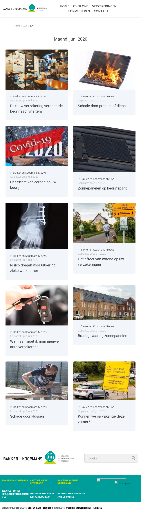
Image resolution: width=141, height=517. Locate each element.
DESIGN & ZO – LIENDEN (40, 508)
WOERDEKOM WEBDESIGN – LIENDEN (84, 508)
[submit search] (133, 458)
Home (17, 26)
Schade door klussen (27, 416)
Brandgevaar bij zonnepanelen (102, 336)
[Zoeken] (111, 458)
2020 (25, 26)
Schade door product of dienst (102, 106)
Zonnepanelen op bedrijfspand (102, 188)
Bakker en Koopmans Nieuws (30, 96)
